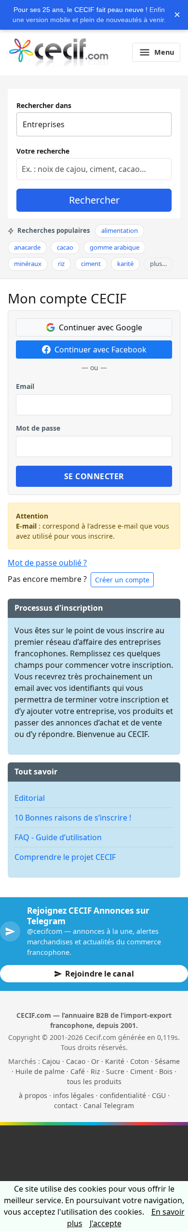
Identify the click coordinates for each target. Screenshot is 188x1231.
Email (25, 386)
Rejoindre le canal (99, 973)
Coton (139, 1061)
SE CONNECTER (94, 476)
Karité (114, 1061)
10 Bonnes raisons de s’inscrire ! (72, 817)
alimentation (119, 230)
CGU (159, 1095)
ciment (91, 263)
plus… (158, 263)
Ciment (141, 1071)
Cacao (75, 1061)
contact (66, 1105)
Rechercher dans (43, 105)
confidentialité (123, 1095)
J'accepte (105, 1223)
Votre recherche (42, 151)
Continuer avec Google (100, 327)
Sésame (167, 1061)
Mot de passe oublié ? (47, 562)
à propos (33, 1095)
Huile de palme (40, 1071)
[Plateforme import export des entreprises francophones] (58, 52)
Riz (95, 1071)
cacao (65, 247)
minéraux (27, 263)
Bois (166, 1071)
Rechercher (94, 199)
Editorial (29, 798)
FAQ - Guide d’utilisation (58, 837)
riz (61, 263)
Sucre (115, 1071)
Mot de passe (38, 428)
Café (77, 1071)
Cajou (51, 1061)
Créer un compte (122, 579)
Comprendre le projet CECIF (65, 857)
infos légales (73, 1095)
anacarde (27, 247)
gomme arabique (114, 247)
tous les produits (94, 1081)
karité (125, 263)
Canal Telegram (108, 1105)
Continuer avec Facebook (100, 349)
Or (95, 1061)
